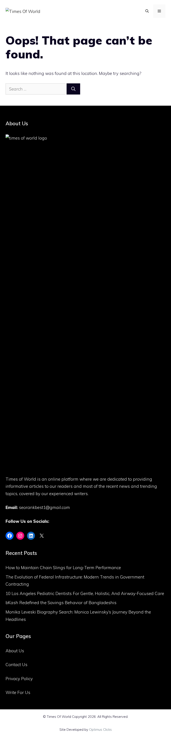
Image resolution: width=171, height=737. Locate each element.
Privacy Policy (19, 678)
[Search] (73, 89)
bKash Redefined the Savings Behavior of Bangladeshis (61, 602)
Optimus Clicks (100, 729)
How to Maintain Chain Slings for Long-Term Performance (63, 567)
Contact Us (16, 664)
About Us (15, 650)
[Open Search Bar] (147, 11)
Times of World (21, 479)
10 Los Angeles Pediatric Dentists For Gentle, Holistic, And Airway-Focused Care (85, 593)
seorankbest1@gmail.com (44, 507)
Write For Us (18, 692)
